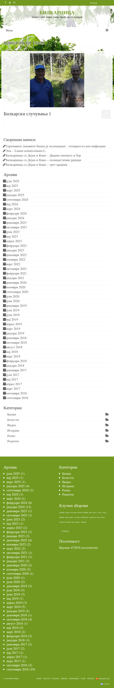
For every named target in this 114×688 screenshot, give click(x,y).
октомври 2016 (16, 393)
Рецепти (13, 441)
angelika (62, 512)
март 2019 (13, 328)
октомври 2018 (16, 342)
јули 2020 (12, 296)
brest (90, 512)
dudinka (61, 517)
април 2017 (14, 384)
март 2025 (13, 190)
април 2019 (14, 324)
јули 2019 (12, 310)
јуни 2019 (13, 315)
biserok (80, 512)
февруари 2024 (16, 213)
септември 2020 (17, 291)
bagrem (67, 512)
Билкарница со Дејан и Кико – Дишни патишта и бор (43, 155)
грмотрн (62, 522)
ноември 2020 (15, 287)
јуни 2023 (13, 232)
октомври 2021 (16, 268)
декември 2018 (16, 338)
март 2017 (13, 388)
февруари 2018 (16, 361)
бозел (103, 517)
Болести (13, 419)
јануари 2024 (15, 218)
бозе (98, 517)
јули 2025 (12, 181)
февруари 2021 (16, 273)
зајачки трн (70, 522)
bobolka (85, 512)
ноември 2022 (15, 259)
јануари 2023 (15, 250)
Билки (11, 414)
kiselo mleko (69, 517)
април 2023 (14, 241)
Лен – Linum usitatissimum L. (26, 150)
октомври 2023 (16, 227)
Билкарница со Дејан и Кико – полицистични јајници (43, 160)
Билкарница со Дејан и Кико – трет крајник (36, 164)
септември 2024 (17, 199)
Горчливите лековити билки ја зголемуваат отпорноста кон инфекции (56, 146)
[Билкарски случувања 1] (57, 80)
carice (100, 512)
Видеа (16, 120)
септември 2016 (17, 398)
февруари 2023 (16, 245)
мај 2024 (12, 204)
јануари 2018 (15, 365)
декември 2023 (16, 222)
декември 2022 (16, 255)
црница (83, 522)
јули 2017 (12, 374)
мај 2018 (12, 351)
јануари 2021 (15, 278)
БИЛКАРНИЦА (57, 12)
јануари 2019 (15, 333)
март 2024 (13, 208)
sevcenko (77, 517)
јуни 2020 (13, 301)
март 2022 (13, 264)
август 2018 (14, 347)
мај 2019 (12, 319)
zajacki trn (92, 517)
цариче (77, 522)
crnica (104, 512)
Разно (11, 435)
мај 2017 (12, 379)
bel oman (74, 512)
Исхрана (13, 430)
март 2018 (13, 356)
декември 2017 (16, 370)
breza (95, 512)
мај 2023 (12, 236)
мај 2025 (12, 185)
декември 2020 (16, 282)
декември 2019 (16, 305)
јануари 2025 (15, 195)
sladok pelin (84, 517)
